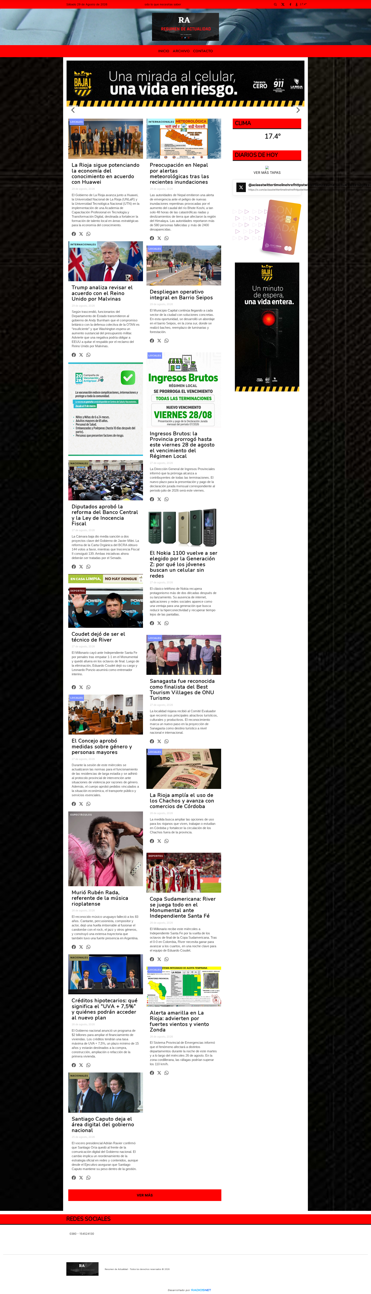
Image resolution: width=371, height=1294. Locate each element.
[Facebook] (290, 4)
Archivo (181, 51)
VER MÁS (145, 1195)
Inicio (163, 51)
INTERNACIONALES (161, 121)
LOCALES (76, 121)
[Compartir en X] (81, 234)
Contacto (203, 51)
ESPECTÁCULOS (81, 814)
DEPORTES (77, 590)
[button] (275, 4)
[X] (282, 4)
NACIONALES (79, 463)
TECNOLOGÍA (157, 510)
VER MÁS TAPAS (266, 173)
